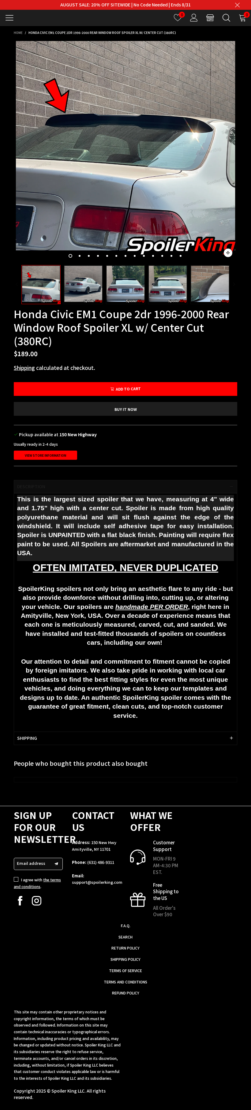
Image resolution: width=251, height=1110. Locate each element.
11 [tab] (162, 256)
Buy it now (125, 409)
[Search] (226, 17)
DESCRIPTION (31, 486)
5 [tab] (107, 256)
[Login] (194, 17)
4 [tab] (98, 256)
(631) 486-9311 (100, 862)
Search (125, 936)
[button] (17, 284)
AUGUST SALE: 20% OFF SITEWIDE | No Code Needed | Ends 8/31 (125, 5)
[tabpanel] (125, 150)
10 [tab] (153, 256)
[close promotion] (237, 5)
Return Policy (125, 947)
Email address (31, 863)
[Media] (228, 252)
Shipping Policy (125, 959)
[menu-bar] (12, 18)
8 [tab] (135, 256)
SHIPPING (27, 738)
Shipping (24, 367)
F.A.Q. (125, 925)
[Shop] (210, 17)
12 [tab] (171, 256)
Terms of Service (125, 970)
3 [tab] (89, 256)
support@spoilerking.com (97, 882)
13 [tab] (181, 256)
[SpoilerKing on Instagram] (36, 900)
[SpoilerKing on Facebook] (20, 900)
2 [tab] (80, 256)
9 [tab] (144, 256)
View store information (45, 455)
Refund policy (125, 992)
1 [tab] (70, 256)
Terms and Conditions (125, 981)
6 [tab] (116, 256)
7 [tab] (125, 256)
